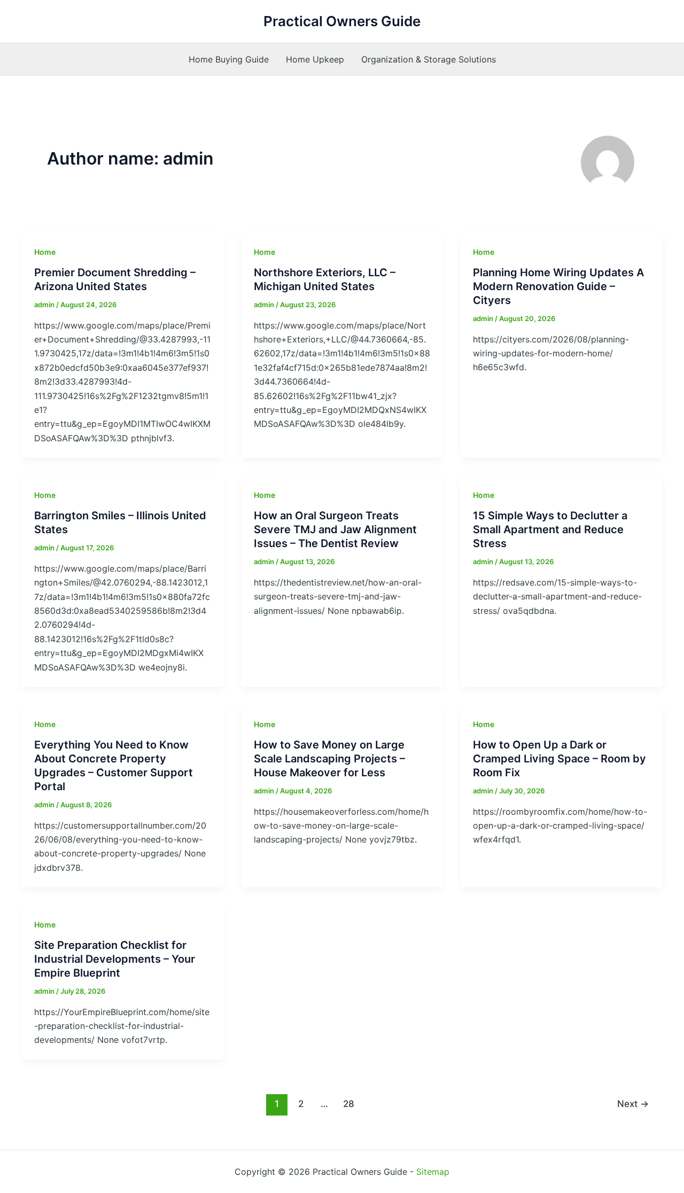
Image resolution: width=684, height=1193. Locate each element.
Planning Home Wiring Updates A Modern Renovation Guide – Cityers (558, 286)
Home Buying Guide (229, 59)
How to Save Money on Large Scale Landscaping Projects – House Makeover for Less (329, 758)
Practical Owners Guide (342, 21)
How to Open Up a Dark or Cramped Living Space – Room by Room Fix (559, 758)
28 (348, 1103)
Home (45, 251)
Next (633, 1103)
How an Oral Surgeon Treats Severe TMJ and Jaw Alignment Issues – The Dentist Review (335, 529)
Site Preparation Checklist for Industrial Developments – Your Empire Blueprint (114, 959)
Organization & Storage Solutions (428, 59)
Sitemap (432, 1171)
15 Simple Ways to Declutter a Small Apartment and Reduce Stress (550, 529)
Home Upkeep (315, 59)
